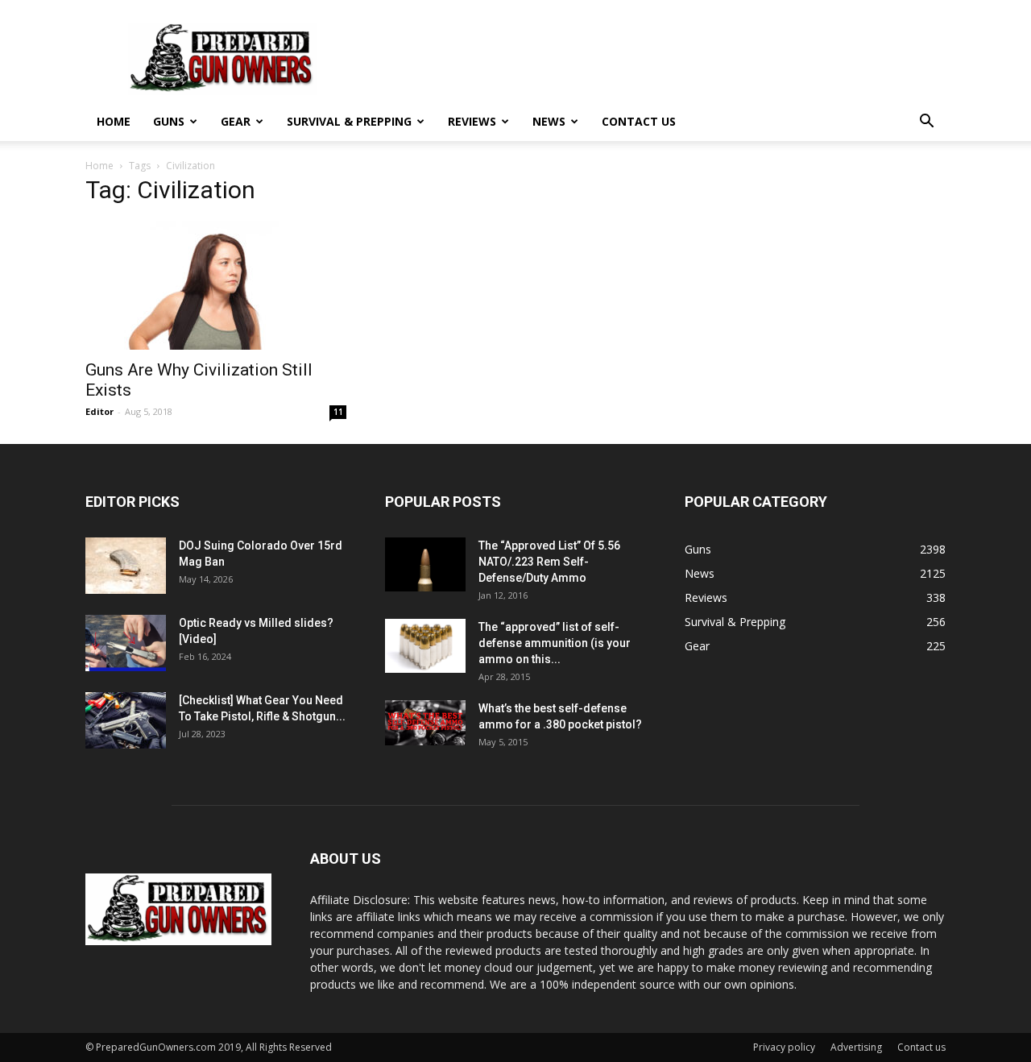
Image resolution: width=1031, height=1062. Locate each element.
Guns (168, 121)
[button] (926, 123)
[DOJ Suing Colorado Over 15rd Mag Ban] (125, 565)
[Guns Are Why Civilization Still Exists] (215, 285)
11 (338, 411)
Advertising (856, 1047)
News (548, 121)
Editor (99, 411)
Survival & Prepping (349, 121)
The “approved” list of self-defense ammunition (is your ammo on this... (554, 643)
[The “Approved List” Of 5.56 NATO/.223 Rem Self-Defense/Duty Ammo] (425, 564)
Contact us (639, 121)
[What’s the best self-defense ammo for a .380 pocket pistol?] (425, 722)
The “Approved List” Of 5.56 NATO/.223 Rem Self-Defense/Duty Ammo (549, 561)
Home (113, 121)
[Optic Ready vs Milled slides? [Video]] (125, 643)
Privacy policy (784, 1047)
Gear (236, 121)
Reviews (472, 121)
